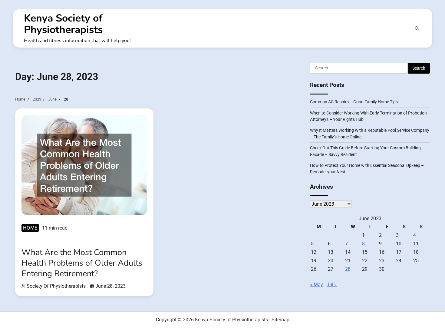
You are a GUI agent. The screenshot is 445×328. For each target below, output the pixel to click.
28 (348, 269)
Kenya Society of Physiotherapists (63, 24)
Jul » (332, 284)
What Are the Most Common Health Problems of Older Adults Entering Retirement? (81, 263)
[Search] (416, 28)
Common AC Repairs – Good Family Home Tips (354, 101)
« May (316, 284)
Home (30, 228)
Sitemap (280, 320)
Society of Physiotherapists (56, 286)
